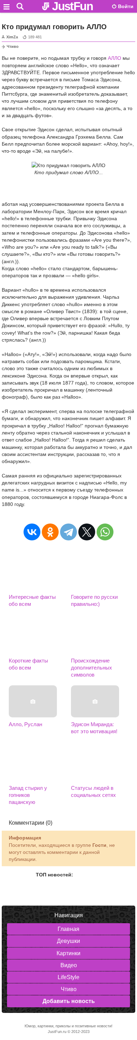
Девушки (68, 941)
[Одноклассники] (50, 532)
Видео (68, 965)
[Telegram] (68, 532)
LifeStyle (68, 977)
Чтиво (13, 46)
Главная (68, 929)
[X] (86, 532)
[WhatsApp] (105, 532)
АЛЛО (114, 58)
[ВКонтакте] (32, 532)
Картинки (68, 953)
